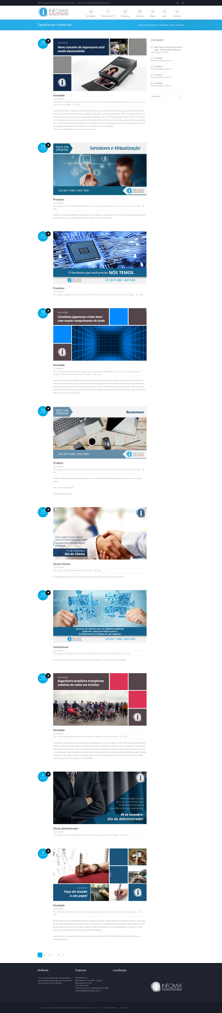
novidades (118, 102)
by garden (60, 99)
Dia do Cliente (61, 563)
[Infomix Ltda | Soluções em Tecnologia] (55, 12)
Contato (123, 1008)
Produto (58, 462)
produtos (127, 102)
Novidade (59, 95)
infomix (67, 206)
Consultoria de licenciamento (68, 371)
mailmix (93, 912)
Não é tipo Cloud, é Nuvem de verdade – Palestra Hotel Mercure (168, 48)
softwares (57, 104)
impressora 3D (78, 102)
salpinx (70, 374)
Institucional (60, 647)
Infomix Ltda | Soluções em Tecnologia (68, 1007)
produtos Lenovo (138, 102)
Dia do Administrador (66, 828)
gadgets (60, 102)
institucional (108, 102)
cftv (58, 912)
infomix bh (89, 102)
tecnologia (66, 104)
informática (98, 102)
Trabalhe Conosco (110, 1008)
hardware (68, 102)
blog (78, 104)
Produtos (58, 199)
